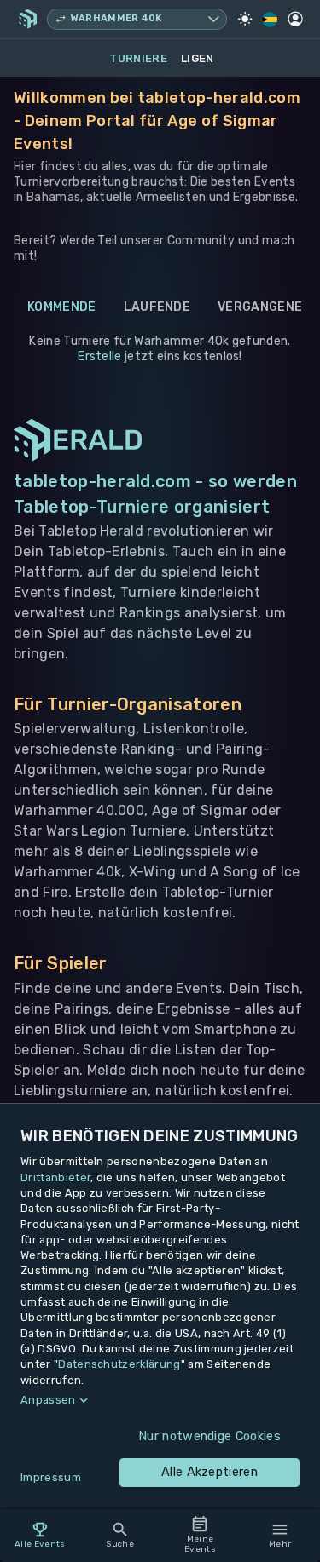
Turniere (138, 58)
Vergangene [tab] (260, 307)
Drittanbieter (55, 1177)
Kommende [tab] (61, 307)
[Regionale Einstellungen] (270, 20)
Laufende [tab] (157, 307)
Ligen (197, 58)
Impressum (50, 1477)
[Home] (28, 19)
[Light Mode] (245, 19)
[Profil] (295, 19)
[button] (160, 1400)
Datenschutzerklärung (119, 1364)
